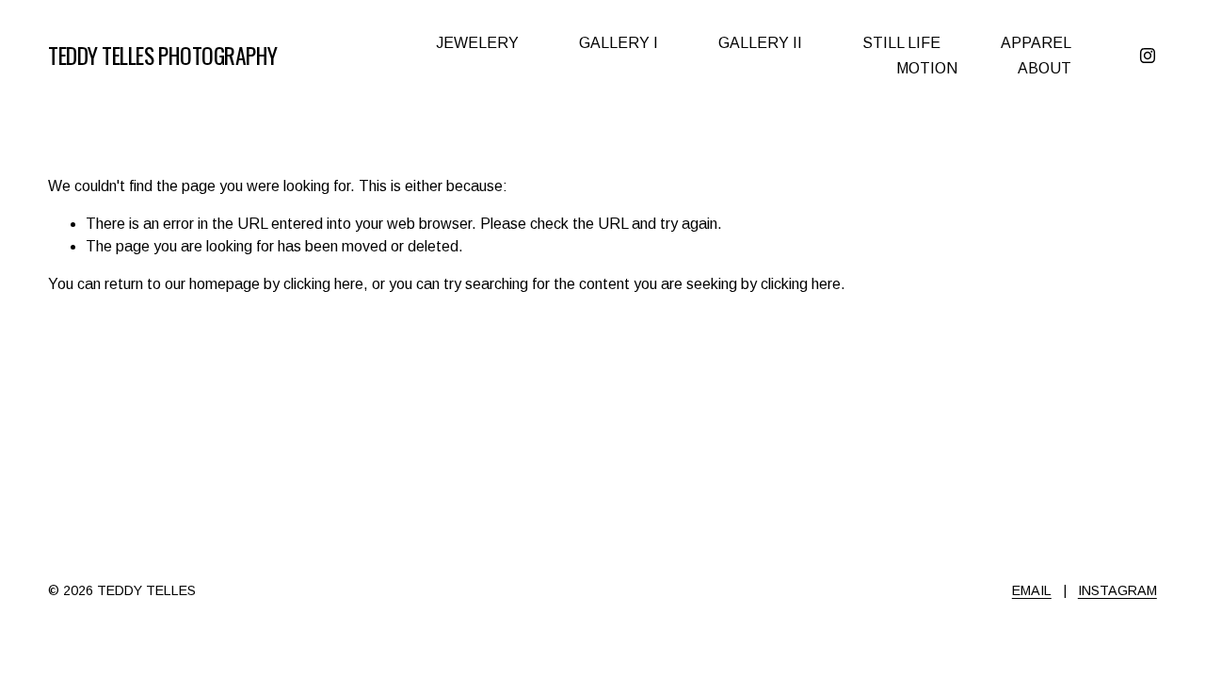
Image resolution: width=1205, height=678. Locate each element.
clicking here (323, 284)
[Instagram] (1147, 55)
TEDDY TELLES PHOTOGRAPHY (163, 55)
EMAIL (1032, 590)
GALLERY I (618, 43)
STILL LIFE (901, 43)
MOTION (926, 68)
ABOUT (1044, 68)
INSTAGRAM (1117, 590)
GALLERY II (760, 43)
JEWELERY (477, 43)
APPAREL (1036, 43)
